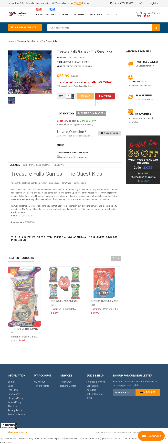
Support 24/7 (137, 81)
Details (15, 164)
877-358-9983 (126, 3)
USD (145, 3)
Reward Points (41, 386)
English (153, 3)
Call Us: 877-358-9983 (95, 396)
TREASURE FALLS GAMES (79, 66)
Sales (10, 386)
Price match (14, 394)
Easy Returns (144, 95)
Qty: (61, 96)
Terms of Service (16, 414)
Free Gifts (13, 390)
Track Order (66, 381)
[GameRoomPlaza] (17, 432)
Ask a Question (111, 133)
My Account (40, 381)
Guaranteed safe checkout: (73, 152)
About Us (12, 406)
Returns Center (68, 386)
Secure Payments (140, 114)
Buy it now (105, 96)
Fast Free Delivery (147, 62)
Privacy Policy (15, 410)
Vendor (61, 66)
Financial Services (95, 381)
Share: (60, 145)
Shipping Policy (15, 398)
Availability (64, 57)
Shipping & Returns (36, 164)
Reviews (58, 164)
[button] (9, 426)
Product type (65, 62)
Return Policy (14, 402)
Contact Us (92, 386)
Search (11, 381)
